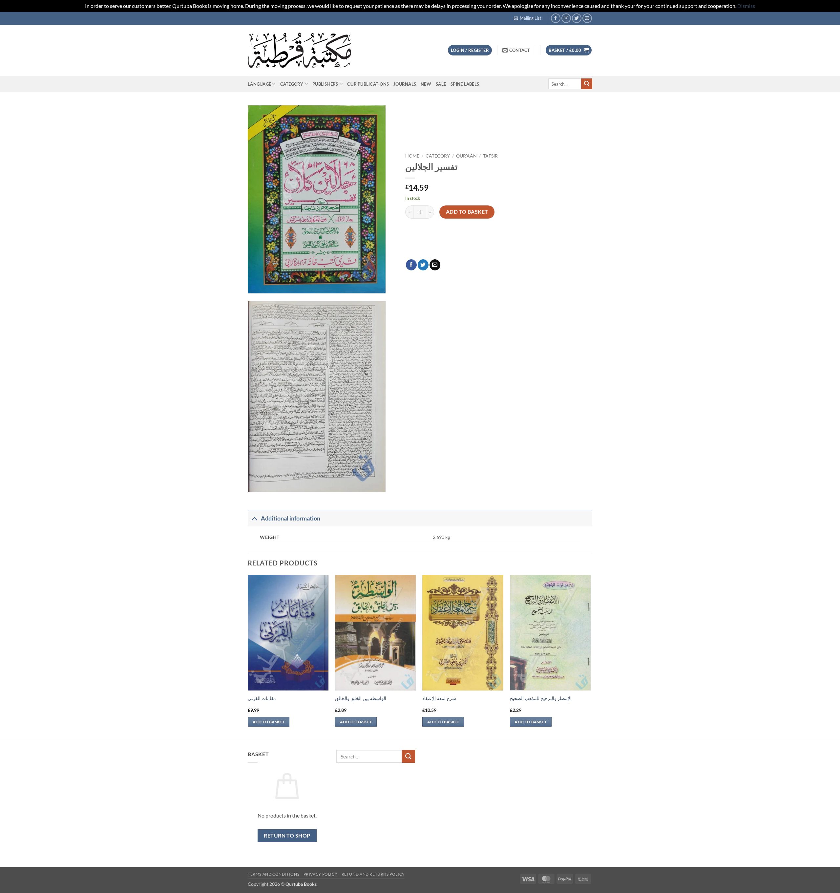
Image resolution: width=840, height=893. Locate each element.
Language (259, 84)
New (426, 84)
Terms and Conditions (273, 874)
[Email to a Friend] (435, 264)
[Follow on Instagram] (566, 18)
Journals (404, 84)
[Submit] (586, 84)
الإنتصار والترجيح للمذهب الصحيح (541, 698)
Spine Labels (465, 84)
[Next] (590, 656)
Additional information (290, 518)
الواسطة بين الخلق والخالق (360, 698)
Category (292, 84)
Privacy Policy (321, 874)
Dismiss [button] (746, 6)
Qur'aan (466, 156)
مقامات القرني (262, 698)
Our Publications (368, 84)
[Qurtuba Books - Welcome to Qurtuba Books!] (299, 50)
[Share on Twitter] (423, 264)
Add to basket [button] (269, 722)
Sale (441, 84)
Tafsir (490, 156)
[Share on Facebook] (411, 264)
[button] (527, 18)
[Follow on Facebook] (555, 18)
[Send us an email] (587, 18)
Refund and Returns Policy (373, 874)
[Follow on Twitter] (576, 18)
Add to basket (467, 212)
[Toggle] (254, 518)
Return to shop (287, 836)
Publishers (325, 84)
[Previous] (248, 656)
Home (412, 156)
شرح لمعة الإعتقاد (439, 698)
